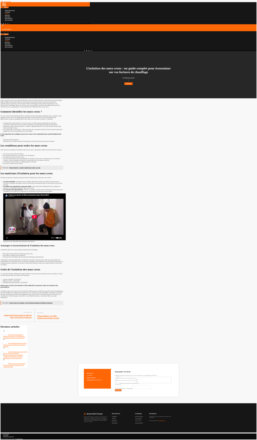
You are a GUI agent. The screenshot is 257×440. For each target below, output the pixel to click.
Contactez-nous (161, 420)
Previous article (27, 312)
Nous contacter (139, 423)
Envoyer (118, 390)
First (136, 379)
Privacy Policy (6, 434)
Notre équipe (138, 418)
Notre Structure (9, 18)
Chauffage (7, 12)
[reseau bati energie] (4, 5)
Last (136, 381)
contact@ (89, 380)
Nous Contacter (9, 20)
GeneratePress (19, 438)
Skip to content (6, 1)
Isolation (7, 13)
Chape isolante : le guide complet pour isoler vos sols (48, 317)
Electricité (7, 15)
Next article (40, 312)
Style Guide (5, 435)
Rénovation (8, 17)
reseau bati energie (6, 29)
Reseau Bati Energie (10, 10)
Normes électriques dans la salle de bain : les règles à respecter (18, 316)
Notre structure (139, 416)
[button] (3, 22)
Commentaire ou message (124, 388)
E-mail (117, 384)
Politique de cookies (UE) (8, 436)
